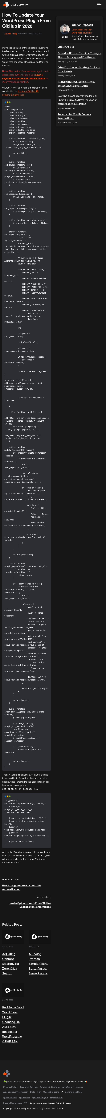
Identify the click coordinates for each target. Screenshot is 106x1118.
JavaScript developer (82, 30)
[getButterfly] (6, 1076)
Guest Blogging (51, 1092)
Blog (15, 33)
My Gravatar (56, 1097)
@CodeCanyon (40, 1097)
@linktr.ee (24, 1097)
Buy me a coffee (73, 1092)
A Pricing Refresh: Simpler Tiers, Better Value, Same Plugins (38, 963)
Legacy (79, 1087)
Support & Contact (50, 1087)
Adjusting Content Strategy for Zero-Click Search (10, 963)
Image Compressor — (37, 1103)
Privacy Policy (10, 1087)
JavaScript (67, 1087)
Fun (39, 1092)
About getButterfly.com (15, 1092)
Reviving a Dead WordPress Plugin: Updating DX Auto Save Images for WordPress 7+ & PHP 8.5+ (77, 99)
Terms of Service (29, 1087)
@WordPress (10, 1097)
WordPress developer (82, 33)
